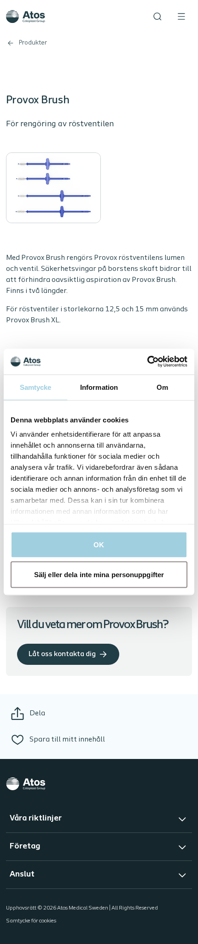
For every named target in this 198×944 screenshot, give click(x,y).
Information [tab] (99, 387)
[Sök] (157, 17)
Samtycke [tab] (36, 387)
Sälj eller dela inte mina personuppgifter (99, 575)
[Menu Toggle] (181, 17)
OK (98, 544)
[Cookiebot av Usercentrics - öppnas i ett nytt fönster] (147, 362)
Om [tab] (162, 387)
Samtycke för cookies (31, 921)
